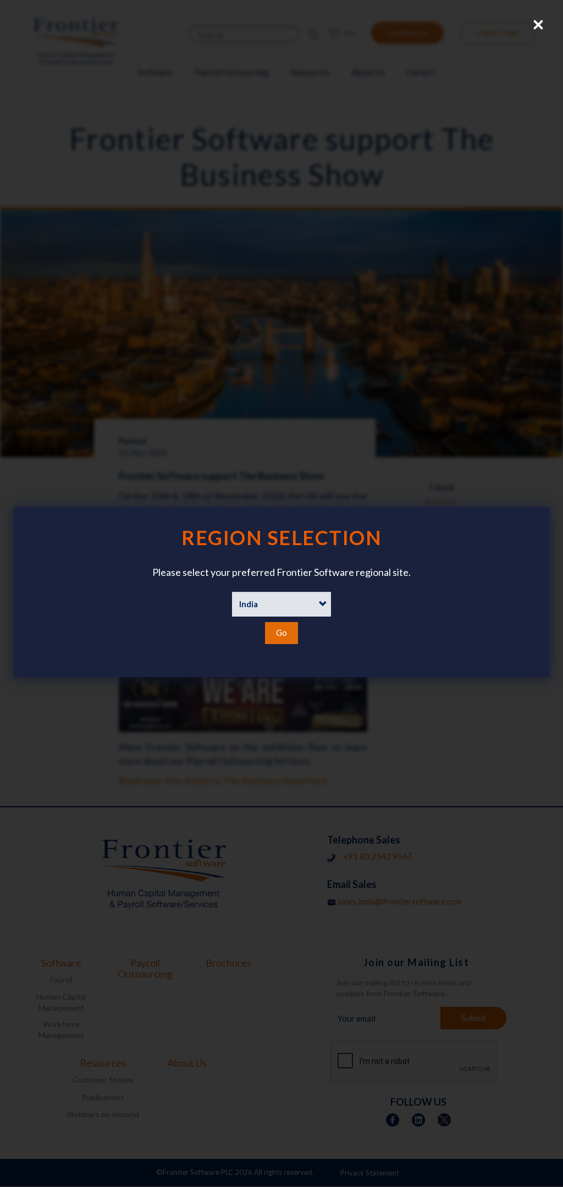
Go (281, 632)
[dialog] (281, 592)
